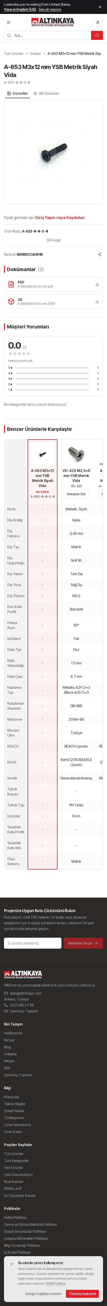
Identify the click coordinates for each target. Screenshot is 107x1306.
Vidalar (35, 53)
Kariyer (9, 1040)
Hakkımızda (13, 1033)
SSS (7, 1068)
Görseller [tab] (20, 93)
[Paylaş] (99, 254)
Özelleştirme (14, 1118)
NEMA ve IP (13, 1188)
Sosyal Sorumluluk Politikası (25, 1231)
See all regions (50, 9)
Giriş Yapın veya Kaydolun (60, 217)
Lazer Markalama (17, 1125)
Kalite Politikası (15, 1217)
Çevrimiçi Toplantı (24, 1011)
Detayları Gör (76, 494)
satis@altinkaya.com (26, 993)
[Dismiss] (100, 7)
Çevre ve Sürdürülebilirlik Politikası (30, 1224)
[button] (53, 152)
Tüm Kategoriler (16, 1160)
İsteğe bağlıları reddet (43, 1294)
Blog (7, 1047)
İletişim (9, 1061)
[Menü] (8, 22)
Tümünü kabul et (82, 1294)
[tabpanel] (53, 152)
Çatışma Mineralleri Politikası (26, 1238)
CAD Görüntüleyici (18, 1174)
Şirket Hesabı (14, 1111)
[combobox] (47, 35)
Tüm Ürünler (13, 53)
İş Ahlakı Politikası (17, 1252)
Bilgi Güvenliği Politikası (22, 1245)
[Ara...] (97, 35)
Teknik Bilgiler (15, 1104)
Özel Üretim (13, 1132)
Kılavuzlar (11, 1097)
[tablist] (33, 93)
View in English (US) (20, 9)
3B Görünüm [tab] (49, 93)
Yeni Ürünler (13, 1167)
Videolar (10, 1054)
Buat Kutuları (13, 1181)
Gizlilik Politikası (55, 1283)
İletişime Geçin (80, 943)
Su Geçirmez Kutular (20, 1195)
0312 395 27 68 (22, 1005)
